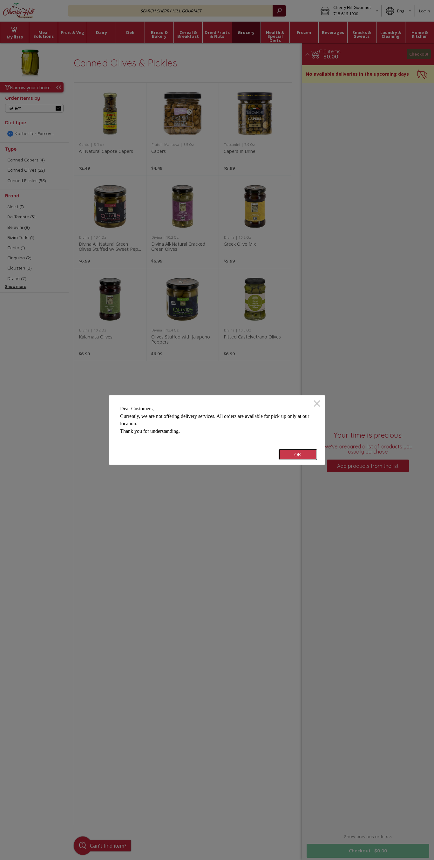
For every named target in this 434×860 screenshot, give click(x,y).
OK (297, 455)
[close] (317, 404)
